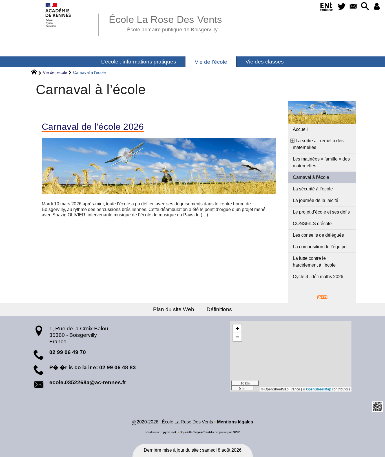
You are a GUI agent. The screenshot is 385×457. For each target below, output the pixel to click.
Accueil (300, 129)
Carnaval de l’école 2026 (93, 126)
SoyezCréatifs (203, 432)
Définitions (219, 309)
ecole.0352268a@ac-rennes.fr (87, 382)
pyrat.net (169, 432)
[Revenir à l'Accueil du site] (36, 73)
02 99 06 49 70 (67, 352)
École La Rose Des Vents (165, 22)
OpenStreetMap (318, 389)
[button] (365, 6)
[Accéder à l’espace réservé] (377, 6)
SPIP (236, 432)
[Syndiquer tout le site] (322, 297)
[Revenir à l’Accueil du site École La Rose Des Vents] (58, 15)
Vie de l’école (55, 72)
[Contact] (353, 6)
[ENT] (327, 7)
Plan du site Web (173, 309)
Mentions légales (235, 421)
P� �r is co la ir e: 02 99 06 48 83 (92, 367)
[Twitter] (342, 6)
